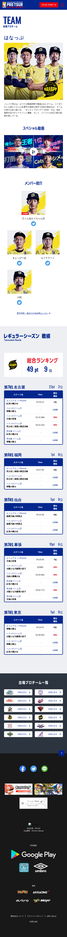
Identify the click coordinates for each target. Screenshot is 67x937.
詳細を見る (22, 692)
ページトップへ (62, 753)
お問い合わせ (51, 916)
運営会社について (17, 916)
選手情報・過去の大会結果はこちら (32, 313)
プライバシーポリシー (35, 916)
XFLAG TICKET (48, 5)
